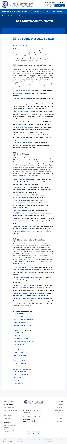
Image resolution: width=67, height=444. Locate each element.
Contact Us (61, 11)
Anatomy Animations (20, 218)
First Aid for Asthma (20, 371)
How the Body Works (20, 200)
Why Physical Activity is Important (24, 277)
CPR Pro (16, 358)
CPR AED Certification (20, 333)
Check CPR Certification (21, 374)
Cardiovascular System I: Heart (23, 98)
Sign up (61, 6)
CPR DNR (16, 380)
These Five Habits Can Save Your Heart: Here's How (29, 293)
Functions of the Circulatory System (25, 91)
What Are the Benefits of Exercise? (24, 285)
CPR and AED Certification (21, 338)
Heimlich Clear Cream (20, 355)
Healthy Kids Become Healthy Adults (25, 267)
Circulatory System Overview (22, 142)
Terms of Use (60, 440)
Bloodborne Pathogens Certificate (24, 341)
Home (4, 11)
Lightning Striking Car (20, 352)
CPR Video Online (19, 313)
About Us (32, 440)
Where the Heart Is (19, 122)
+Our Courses (59, 413)
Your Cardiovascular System (22, 195)
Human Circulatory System (22, 104)
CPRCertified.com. (7, 441)
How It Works (22, 11)
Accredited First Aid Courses (22, 325)
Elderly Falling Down (20, 364)
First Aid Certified (19, 344)
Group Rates (59, 415)
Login (50, 6)
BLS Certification (9, 413)
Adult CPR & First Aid (10, 416)
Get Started (11, 11)
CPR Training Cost (19, 361)
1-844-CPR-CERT (59, 2)
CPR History (17, 377)
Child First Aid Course (20, 322)
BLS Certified (17, 336)
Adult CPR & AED (9, 407)
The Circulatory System (21, 111)
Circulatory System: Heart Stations (24, 187)
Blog (54, 11)
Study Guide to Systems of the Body (25, 226)
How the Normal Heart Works (22, 210)
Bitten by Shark (18, 383)
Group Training (45, 11)
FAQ (40, 440)
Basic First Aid (8, 418)
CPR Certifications (19, 316)
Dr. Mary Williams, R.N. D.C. (22, 45)
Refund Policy (49, 440)
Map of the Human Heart (21, 179)
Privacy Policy (47, 441)
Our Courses (34, 11)
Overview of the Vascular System (24, 127)
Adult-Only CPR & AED (10, 410)
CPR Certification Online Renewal (23, 319)
